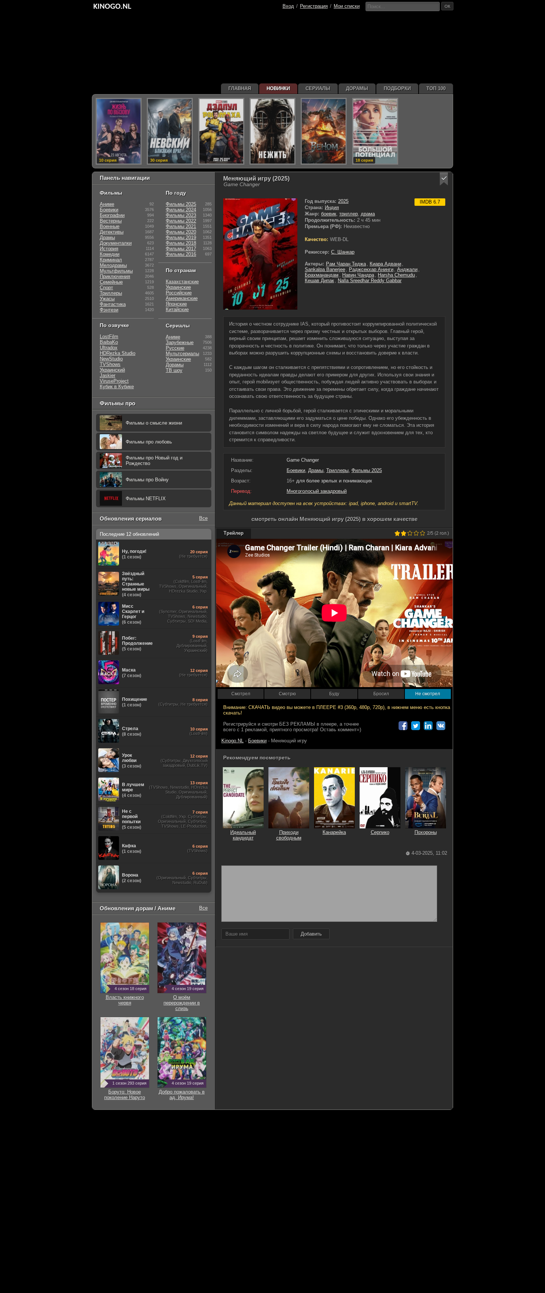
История (109, 248)
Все (203, 518)
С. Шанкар (342, 252)
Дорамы (175, 364)
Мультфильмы (116, 271)
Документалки (116, 243)
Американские (182, 298)
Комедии (109, 254)
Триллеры (337, 470)
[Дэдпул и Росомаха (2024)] (221, 131)
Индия (332, 207)
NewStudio (111, 359)
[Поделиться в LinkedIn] (428, 725)
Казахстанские (182, 281)
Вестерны (111, 221)
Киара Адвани (385, 264)
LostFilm (109, 336)
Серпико (380, 832)
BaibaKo (109, 342)
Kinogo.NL (232, 740)
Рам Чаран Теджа (346, 264)
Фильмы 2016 (181, 254)
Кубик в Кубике (117, 386)
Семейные (111, 282)
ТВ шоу (174, 370)
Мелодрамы (113, 265)
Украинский (112, 370)
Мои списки (347, 6)
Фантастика (113, 304)
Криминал (111, 260)
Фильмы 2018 (181, 243)
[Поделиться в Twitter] (415, 725)
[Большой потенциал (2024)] (375, 131)
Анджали (407, 269)
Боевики (296, 470)
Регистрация (314, 6)
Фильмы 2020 (181, 232)
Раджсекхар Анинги (371, 269)
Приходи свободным (288, 835)
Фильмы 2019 (181, 237)
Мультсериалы (182, 353)
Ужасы (107, 298)
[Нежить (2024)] (272, 131)
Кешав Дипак (319, 280)
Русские (175, 348)
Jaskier (107, 375)
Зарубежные (180, 342)
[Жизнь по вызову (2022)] (119, 131)
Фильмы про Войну (147, 479)
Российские (179, 293)
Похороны (425, 832)
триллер (348, 214)
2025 (343, 201)
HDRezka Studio (117, 353)
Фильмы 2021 (181, 226)
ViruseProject (114, 381)
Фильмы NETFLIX (146, 498)
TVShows (110, 364)
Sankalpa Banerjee (325, 269)
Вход (288, 6)
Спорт (106, 287)
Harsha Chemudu (396, 275)
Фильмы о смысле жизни (154, 423)
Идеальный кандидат (243, 835)
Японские (176, 304)
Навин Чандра (358, 275)
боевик (328, 214)
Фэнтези (109, 310)
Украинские (178, 287)
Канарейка (334, 832)
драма (368, 214)
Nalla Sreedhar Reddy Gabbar (370, 280)
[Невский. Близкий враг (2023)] (170, 131)
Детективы (111, 232)
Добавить (311, 934)
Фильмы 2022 (181, 221)
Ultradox (109, 347)
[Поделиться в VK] (440, 725)
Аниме (107, 204)
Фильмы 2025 (366, 470)
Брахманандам (321, 275)
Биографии (112, 215)
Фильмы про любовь (149, 442)
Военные (109, 226)
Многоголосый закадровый (317, 491)
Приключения (115, 276)
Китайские (177, 309)
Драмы (315, 470)
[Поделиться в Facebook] (403, 725)
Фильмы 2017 (181, 248)
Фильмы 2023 (181, 215)
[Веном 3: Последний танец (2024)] (324, 131)
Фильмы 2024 (181, 209)
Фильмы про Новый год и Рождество (154, 460)
